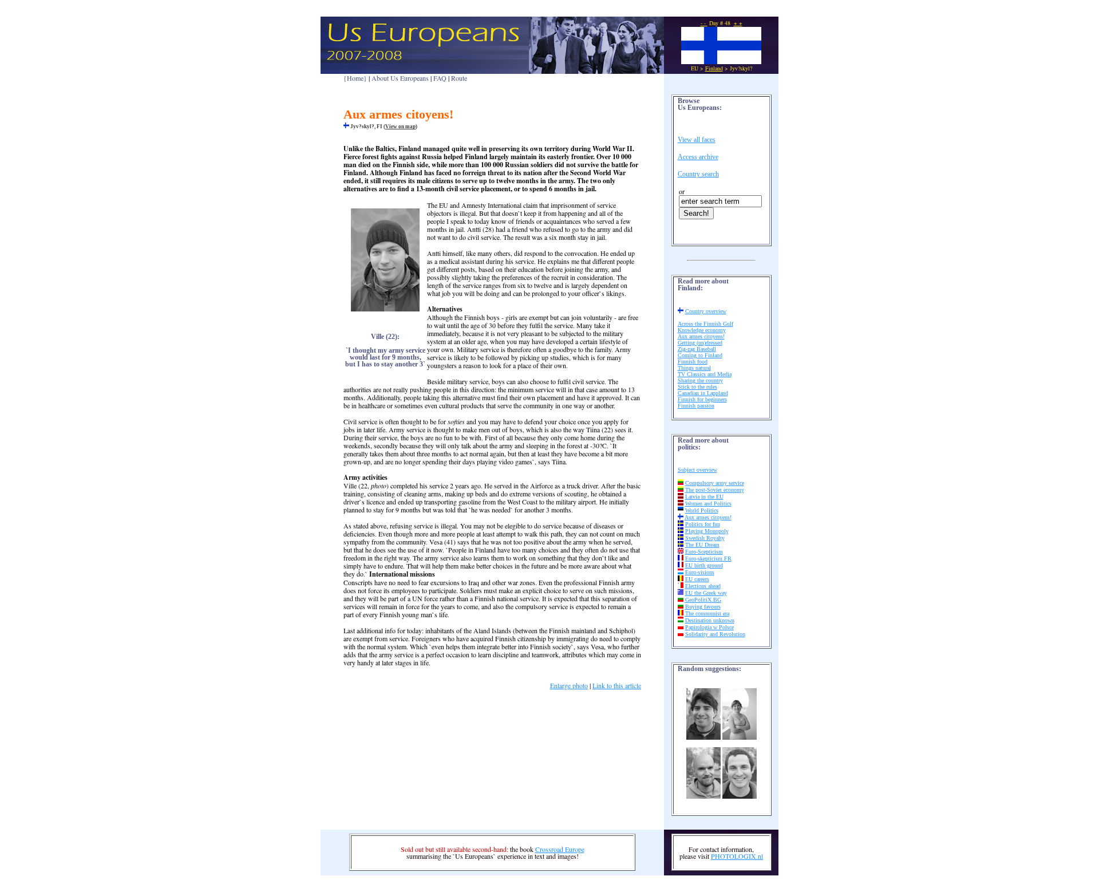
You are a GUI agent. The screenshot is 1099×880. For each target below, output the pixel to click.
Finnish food (692, 361)
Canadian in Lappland (703, 393)
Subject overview (697, 470)
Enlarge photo (569, 685)
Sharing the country (700, 380)
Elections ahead (703, 586)
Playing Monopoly (707, 531)
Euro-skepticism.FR (708, 558)
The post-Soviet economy (714, 490)
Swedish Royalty (705, 538)
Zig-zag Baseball (697, 349)
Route (459, 77)
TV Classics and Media (705, 374)
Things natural (694, 368)
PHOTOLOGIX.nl (737, 856)
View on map (400, 126)
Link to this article (616, 685)
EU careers (697, 579)
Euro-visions (699, 572)
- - (704, 23)
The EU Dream (702, 545)
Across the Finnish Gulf (705, 324)
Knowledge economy (702, 330)
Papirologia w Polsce (709, 627)
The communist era (707, 613)
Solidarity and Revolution (715, 634)
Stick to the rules (697, 387)
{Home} (355, 77)
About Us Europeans (400, 77)
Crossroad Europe (559, 849)
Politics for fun (702, 524)
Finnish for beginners (702, 399)
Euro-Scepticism (704, 551)
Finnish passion (696, 405)
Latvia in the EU (704, 497)
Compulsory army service (714, 483)
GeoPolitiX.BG (703, 600)
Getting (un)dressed (700, 343)
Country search (698, 174)
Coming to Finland (700, 355)
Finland (714, 68)
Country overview (705, 311)
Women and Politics (708, 503)
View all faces (696, 140)
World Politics (701, 510)
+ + (738, 23)
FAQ (439, 77)
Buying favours (703, 606)
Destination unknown (709, 620)
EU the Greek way (706, 593)
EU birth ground (704, 565)
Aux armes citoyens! (701, 336)
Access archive (698, 157)
